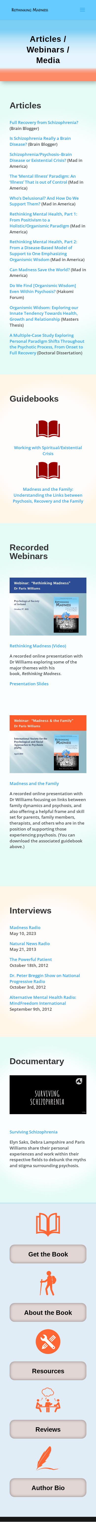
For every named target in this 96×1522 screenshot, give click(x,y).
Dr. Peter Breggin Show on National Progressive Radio (45, 978)
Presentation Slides (29, 684)
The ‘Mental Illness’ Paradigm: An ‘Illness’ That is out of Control (43, 179)
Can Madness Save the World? (40, 269)
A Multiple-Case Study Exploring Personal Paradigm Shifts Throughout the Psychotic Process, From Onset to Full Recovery (47, 344)
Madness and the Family (34, 783)
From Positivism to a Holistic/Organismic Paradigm (39, 223)
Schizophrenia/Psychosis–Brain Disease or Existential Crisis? (41, 157)
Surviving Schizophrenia (34, 1132)
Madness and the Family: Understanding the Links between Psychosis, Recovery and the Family (48, 495)
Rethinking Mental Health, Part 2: (43, 242)
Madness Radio (25, 927)
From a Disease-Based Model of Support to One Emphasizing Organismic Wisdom (41, 253)
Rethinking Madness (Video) (38, 646)
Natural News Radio (30, 943)
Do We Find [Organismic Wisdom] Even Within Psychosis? (43, 288)
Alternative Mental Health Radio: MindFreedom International (43, 1000)
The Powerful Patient (31, 959)
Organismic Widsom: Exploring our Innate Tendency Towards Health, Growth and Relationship (44, 313)
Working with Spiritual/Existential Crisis (48, 450)
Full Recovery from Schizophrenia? (44, 122)
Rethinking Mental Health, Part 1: (43, 214)
